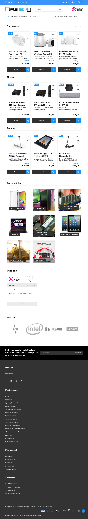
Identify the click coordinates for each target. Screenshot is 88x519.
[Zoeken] (60, 9)
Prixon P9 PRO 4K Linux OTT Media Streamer (43, 104)
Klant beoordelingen (11, 441)
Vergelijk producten (11, 469)
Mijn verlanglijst (10, 466)
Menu (10, 2)
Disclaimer (8, 435)
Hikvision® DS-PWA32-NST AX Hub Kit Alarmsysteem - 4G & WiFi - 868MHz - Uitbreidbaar (68, 52)
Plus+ (44, 506)
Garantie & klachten (11, 419)
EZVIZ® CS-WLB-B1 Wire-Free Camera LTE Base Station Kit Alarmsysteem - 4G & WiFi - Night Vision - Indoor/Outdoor (43, 52)
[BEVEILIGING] (44, 251)
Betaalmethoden (10, 406)
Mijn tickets (8, 463)
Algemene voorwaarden (12, 432)
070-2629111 (12, 490)
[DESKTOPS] (44, 200)
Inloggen (64, 2)
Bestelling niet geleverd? (12, 425)
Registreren (8, 456)
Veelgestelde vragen (11, 422)
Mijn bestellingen (10, 459)
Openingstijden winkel (12, 403)
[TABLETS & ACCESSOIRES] (69, 226)
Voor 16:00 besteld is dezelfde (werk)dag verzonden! (67, 16)
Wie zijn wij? (9, 399)
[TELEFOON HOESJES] (18, 200)
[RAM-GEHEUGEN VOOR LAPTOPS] (44, 226)
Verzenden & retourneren (13, 409)
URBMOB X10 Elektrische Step (66, 155)
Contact (7, 396)
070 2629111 (23, 2)
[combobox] (48, 9)
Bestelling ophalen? (11, 412)
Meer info (16, 69)
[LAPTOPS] (18, 226)
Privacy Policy (9, 438)
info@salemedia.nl (14, 493)
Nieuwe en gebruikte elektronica (23, 16)
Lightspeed (27, 506)
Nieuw (10, 77)
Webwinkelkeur (37, 515)
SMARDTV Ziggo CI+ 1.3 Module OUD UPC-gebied (43, 155)
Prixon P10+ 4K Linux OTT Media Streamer (17, 104)
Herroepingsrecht (10, 416)
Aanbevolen (13, 25)
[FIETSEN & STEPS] (18, 251)
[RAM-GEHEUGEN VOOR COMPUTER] (69, 200)
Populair (12, 128)
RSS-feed (49, 506)
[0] (79, 2)
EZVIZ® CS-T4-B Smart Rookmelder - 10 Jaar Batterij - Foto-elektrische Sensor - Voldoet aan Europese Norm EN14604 (18, 52)
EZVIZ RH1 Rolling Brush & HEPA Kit (69, 104)
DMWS (39, 506)
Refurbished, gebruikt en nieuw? (15, 429)
